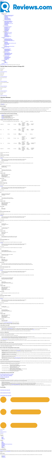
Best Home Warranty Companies (8, 32)
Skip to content (2, 0)
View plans (1, 71)
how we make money (8, 451)
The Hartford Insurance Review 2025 (9, 23)
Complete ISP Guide (7, 56)
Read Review (5, 71)
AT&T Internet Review (7, 52)
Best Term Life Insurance (7, 27)
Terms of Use (3, 444)
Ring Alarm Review (7, 43)
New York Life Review (7, 28)
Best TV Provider (6, 51)
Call (3, 71)
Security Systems (6, 64)
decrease (34, 329)
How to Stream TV (7, 58)
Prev (0, 430)
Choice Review (6, 34)
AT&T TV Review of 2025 (8, 54)
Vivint (2, 117)
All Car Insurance (6, 25)
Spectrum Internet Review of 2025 (8, 53)
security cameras (18, 350)
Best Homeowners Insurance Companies (9, 15)
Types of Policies (6, 30)
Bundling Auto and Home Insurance (9, 21)
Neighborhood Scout (10, 328)
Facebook (3, 447)
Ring (2, 115)
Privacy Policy (3, 443)
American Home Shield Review (8, 33)
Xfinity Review (6, 42)
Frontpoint (3, 118)
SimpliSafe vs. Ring (7, 44)
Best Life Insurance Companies (8, 26)
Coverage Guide (6, 17)
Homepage (1, 64)
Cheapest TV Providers (7, 50)
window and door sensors (17, 357)
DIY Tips (6, 45)
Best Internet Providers (7, 49)
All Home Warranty (7, 36)
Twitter (2, 446)
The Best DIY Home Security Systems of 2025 (5, 395)
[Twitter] (3, 456)
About (2, 441)
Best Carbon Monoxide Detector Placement (9, 46)
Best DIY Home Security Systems (8, 39)
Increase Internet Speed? (7, 57)
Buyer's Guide (6, 24)
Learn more (1, 81)
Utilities (2, 438)
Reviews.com (1, 450)
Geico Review (6, 16)
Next (2, 430)
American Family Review (7, 18)
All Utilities (6, 59)
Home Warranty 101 (7, 35)
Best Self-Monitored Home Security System (9, 40)
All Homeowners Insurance (8, 19)
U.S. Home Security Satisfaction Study (15, 384)
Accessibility (3, 445)
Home (5, 61)
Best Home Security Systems (8, 38)
